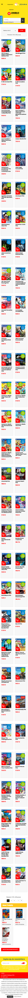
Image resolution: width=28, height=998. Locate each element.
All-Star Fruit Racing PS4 (5, 282)
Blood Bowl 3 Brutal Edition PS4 (5, 711)
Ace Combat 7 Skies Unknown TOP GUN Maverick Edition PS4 (21, 112)
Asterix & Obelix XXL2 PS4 (20, 424)
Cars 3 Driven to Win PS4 (21, 881)
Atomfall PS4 (5, 481)
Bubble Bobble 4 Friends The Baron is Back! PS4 (21, 797)
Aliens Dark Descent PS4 (19, 253)
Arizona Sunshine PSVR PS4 (6, 340)
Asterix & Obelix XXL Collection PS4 (20, 397)
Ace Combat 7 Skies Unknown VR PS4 (6, 140)
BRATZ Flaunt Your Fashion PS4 (6, 767)
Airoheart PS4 (20, 196)
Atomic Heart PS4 (20, 481)
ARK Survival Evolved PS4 (20, 339)
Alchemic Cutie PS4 (20, 225)
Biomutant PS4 (20, 681)
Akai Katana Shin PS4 (5, 225)
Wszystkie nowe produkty (10, 949)
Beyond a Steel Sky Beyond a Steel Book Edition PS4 (6, 654)
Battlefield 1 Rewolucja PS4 (20, 596)
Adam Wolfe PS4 (21, 139)
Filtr (21, 30)
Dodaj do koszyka (3, 49)
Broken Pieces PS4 (20, 767)
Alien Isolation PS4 (6, 253)
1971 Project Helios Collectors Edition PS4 (6, 54)
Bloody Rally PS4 (21, 709)
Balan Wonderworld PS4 (5, 539)
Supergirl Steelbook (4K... (7, 919)
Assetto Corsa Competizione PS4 (20, 368)
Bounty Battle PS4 (20, 738)
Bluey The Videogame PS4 (6, 738)
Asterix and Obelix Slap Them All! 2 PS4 (21, 454)
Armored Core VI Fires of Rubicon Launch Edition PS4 (6, 369)
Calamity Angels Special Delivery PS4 (21, 825)
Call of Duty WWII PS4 (19, 852)
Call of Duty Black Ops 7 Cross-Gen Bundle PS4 (5, 854)
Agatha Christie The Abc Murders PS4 (6, 197)
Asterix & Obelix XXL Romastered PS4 (6, 425)
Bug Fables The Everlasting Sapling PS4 (6, 825)
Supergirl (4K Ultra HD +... (20, 919)
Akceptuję (10, 996)
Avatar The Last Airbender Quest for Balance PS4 (6, 511)
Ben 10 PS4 (19, 624)
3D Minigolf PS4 (20, 53)
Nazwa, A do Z (9, 31)
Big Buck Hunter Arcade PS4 (6, 681)
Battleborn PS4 (6, 595)
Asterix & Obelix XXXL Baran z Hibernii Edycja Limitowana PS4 (6, 455)
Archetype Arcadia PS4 (19, 310)
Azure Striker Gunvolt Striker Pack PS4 (20, 511)
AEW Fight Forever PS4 (19, 168)
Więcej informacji (17, 996)
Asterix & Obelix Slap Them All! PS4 (6, 397)
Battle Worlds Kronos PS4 (20, 567)
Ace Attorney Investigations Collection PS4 (6, 111)
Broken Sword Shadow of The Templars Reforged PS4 (6, 797)
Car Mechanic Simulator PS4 (5, 881)
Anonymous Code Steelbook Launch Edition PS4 (21, 283)
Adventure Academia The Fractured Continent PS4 (6, 169)
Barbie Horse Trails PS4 (20, 539)
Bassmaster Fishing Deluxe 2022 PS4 (6, 568)
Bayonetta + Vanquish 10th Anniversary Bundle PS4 (6, 626)
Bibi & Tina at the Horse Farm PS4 (20, 654)
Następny (21, 900)
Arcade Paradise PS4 (6, 310)
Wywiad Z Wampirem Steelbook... (5, 939)
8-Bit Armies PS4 (6, 82)
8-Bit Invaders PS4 (20, 82)
